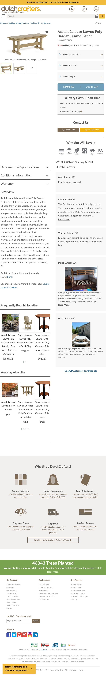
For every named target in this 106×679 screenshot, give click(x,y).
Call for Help (69, 130)
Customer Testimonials (46, 596)
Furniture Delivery (12, 605)
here (9, 277)
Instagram (30, 634)
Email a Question (41, 649)
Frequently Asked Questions (48, 593)
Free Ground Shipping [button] (70, 111)
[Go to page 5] (28, 428)
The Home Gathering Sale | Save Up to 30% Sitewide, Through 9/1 (53, 2)
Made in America (12, 596)
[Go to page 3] (27, 361)
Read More (64, 219)
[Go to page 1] (23, 362)
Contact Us (10, 587)
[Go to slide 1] (80, 289)
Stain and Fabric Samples (79, 596)
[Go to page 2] (25, 361)
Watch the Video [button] (51, 540)
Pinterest (24, 634)
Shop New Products (78, 593)
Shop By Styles (76, 584)
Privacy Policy (11, 602)
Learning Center (44, 584)
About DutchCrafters (13, 584)
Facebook (8, 634)
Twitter (14, 634)
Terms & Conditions (13, 599)
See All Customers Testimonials (81, 371)
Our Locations (11, 590)
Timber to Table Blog (46, 587)
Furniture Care (44, 599)
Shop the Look (76, 587)
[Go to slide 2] (81, 289)
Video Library (43, 590)
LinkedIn (35, 634)
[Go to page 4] (27, 428)
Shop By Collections (78, 590)
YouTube (19, 634)
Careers (9, 608)
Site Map (74, 599)
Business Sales (11, 593)
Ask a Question (93, 130)
